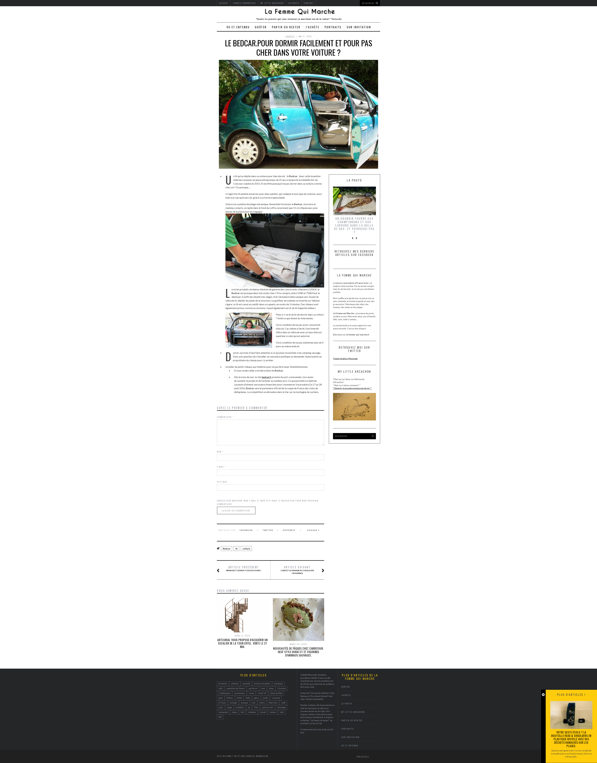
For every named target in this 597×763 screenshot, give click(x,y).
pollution (240, 707)
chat (263, 688)
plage (229, 707)
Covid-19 (262, 693)
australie (246, 683)
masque (244, 702)
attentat (234, 683)
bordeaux (278, 683)
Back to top (362, 756)
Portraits (333, 27)
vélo (282, 712)
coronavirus (239, 693)
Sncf (242, 712)
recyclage (281, 707)
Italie (247, 698)
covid (251, 693)
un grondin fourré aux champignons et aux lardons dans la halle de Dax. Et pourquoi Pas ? (354, 225)
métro (262, 702)
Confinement (224, 693)
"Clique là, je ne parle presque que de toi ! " (352, 388)
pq (249, 707)
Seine (234, 712)
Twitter (268, 530)
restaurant (223, 712)
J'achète (290, 36)
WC (220, 717)
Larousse (276, 698)
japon (256, 698)
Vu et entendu (238, 27)
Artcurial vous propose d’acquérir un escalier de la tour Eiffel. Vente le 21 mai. (242, 643)
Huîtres (230, 698)
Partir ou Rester (286, 27)
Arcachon (223, 683)
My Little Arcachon (353, 712)
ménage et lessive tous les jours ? (243, 568)
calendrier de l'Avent (235, 688)
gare (221, 698)
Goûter (261, 27)
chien (271, 688)
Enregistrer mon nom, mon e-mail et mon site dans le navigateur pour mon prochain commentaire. (267, 502)
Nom (220, 451)
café (220, 688)
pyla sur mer (267, 707)
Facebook (246, 530)
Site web (222, 481)
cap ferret (252, 688)
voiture (246, 548)
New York (273, 702)
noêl (283, 702)
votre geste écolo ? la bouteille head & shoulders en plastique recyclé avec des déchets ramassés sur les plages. (571, 739)
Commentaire (225, 417)
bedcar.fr (266, 377)
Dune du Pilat (276, 693)
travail (263, 712)
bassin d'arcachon (262, 683)
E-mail (221, 466)
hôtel (239, 698)
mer (253, 702)
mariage (233, 702)
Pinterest (289, 530)
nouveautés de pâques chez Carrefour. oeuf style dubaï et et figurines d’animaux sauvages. (298, 651)
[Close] (543, 694)
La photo (346, 703)
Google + (313, 530)
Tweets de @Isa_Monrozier (345, 358)
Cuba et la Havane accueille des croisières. (297, 569)
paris (221, 707)
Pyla (256, 707)
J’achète (312, 27)
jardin (265, 698)
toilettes (252, 712)
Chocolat (282, 688)
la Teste (222, 702)
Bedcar (226, 548)
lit (236, 548)
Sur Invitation (359, 27)
